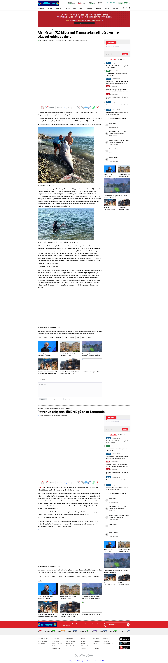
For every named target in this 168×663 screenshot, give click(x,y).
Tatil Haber (40, 29)
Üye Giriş (105, 638)
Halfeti (78, 576)
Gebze (45, 337)
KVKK (88, 661)
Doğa (40, 337)
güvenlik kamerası (69, 576)
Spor (74, 8)
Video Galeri (96, 641)
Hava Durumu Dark (43, 638)
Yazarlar (106, 8)
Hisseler (94, 631)
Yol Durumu (113, 631)
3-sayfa (41, 576)
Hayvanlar (58, 337)
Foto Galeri (89, 8)
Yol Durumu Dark (42, 641)
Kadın (81, 8)
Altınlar (83, 638)
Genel (46, 29)
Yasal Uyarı (102, 661)
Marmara (72, 337)
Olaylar (90, 576)
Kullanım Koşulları (95, 661)
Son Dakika (41, 8)
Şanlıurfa (96, 576)
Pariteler (103, 631)
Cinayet (47, 576)
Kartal (83, 576)
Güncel (51, 337)
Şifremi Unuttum (108, 643)
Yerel (89, 337)
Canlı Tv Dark (55, 638)
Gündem (58, 8)
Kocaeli (65, 337)
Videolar (98, 8)
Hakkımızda (66, 661)
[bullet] (61, 399)
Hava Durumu (72, 631)
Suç (40, 580)
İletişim (71, 661)
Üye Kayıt (106, 641)
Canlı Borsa (69, 638)
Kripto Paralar (125, 631)
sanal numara (56, 648)
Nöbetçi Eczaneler (57, 643)
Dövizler (83, 641)
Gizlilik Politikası (77, 661)
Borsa (39, 631)
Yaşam (83, 337)
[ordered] (59, 399)
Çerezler (84, 661)
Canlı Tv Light (41, 643)
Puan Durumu (84, 631)
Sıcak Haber (96, 648)
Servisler (50, 8)
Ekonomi (67, 8)
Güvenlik (60, 576)
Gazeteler (115, 8)
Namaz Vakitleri (50, 631)
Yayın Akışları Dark (57, 641)
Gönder (43, 399)
